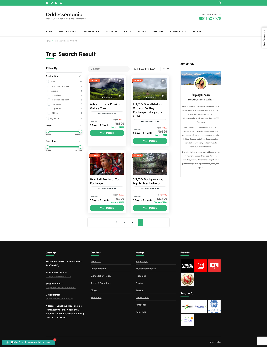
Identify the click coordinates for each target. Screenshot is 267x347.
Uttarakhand (142, 297)
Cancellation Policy (101, 275)
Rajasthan (141, 312)
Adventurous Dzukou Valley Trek (106, 106)
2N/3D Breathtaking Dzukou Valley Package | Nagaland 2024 (148, 110)
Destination (66, 31)
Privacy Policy (98, 268)
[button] (264, 38)
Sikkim (139, 283)
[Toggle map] (120, 96)
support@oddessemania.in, (61, 287)
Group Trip (90, 31)
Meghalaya (142, 261)
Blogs (94, 290)
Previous (116, 222)
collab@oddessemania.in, (59, 298)
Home (49, 31)
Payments (96, 297)
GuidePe (158, 31)
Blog (141, 31)
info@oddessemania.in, (58, 276)
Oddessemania (64, 14)
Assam (139, 290)
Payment (198, 31)
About (127, 31)
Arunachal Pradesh (146, 268)
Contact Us (176, 31)
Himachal (141, 304)
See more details (105, 114)
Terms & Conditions (101, 283)
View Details (107, 132)
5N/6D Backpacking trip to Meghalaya (148, 181)
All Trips (111, 31)
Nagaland (141, 275)
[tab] (102, 97)
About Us (96, 261)
